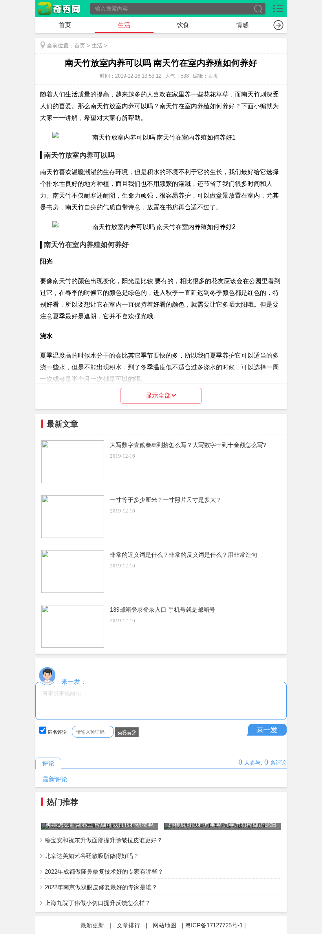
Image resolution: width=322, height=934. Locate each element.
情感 (242, 25)
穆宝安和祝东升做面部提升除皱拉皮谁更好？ (104, 840)
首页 (65, 25)
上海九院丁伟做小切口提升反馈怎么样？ (98, 902)
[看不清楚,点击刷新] (127, 732)
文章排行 (128, 925)
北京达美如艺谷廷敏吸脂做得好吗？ (92, 855)
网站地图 (164, 925)
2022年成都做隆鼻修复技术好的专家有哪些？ (104, 871)
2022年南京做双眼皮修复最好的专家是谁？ (101, 887)
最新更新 (92, 925)
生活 (124, 25)
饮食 (183, 25)
